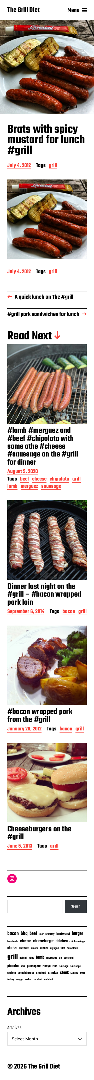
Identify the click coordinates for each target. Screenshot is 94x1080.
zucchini (37, 980)
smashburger (26, 972)
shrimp (11, 973)
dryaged (54, 948)
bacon (68, 612)
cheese (39, 480)
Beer (41, 934)
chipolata (59, 480)
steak (64, 973)
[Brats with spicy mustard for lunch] (47, 219)
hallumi (23, 958)
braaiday (50, 934)
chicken (62, 941)
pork (23, 966)
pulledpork (34, 966)
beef (24, 480)
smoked (41, 973)
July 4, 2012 (19, 166)
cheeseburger (43, 941)
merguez (29, 487)
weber (28, 980)
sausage (63, 966)
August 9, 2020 (22, 472)
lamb (12, 487)
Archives (14, 1028)
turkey (10, 979)
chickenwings (77, 941)
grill (53, 166)
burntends (12, 941)
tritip (82, 973)
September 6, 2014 (25, 612)
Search (75, 906)
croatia (34, 948)
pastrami (69, 958)
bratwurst (63, 934)
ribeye (47, 966)
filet (63, 948)
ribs (54, 966)
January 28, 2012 (24, 730)
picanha (13, 966)
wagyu (19, 980)
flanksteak (72, 948)
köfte (31, 958)
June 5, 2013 (19, 847)
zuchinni (48, 979)
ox (60, 958)
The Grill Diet (23, 10)
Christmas (24, 948)
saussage (51, 487)
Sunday (74, 973)
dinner (44, 948)
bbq (24, 934)
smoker (53, 973)
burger (77, 933)
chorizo (12, 948)
